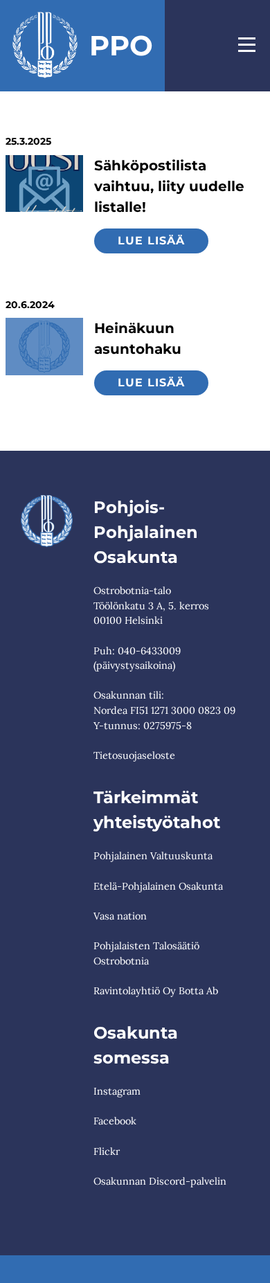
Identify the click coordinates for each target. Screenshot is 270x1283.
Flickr (106, 1151)
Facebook (114, 1121)
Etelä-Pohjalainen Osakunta (158, 886)
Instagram (117, 1091)
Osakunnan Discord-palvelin (159, 1181)
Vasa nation (120, 916)
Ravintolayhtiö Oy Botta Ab (155, 991)
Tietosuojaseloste (134, 755)
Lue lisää (151, 240)
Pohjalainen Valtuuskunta (153, 856)
